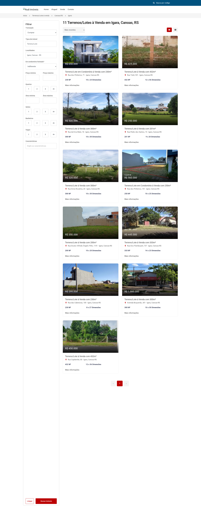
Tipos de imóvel (31, 39)
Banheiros (29, 118)
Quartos (29, 84)
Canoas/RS (59, 16)
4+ (54, 89)
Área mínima (30, 96)
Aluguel (54, 9)
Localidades (30, 50)
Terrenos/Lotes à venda (40, 16)
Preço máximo (48, 73)
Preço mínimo (31, 73)
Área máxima (48, 96)
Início (25, 16)
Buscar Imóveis (46, 501)
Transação (30, 28)
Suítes (28, 107)
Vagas (28, 130)
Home (46, 9)
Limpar (29, 501)
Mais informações (72, 85)
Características (31, 141)
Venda (62, 9)
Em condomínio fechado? (35, 62)
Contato (71, 9)
